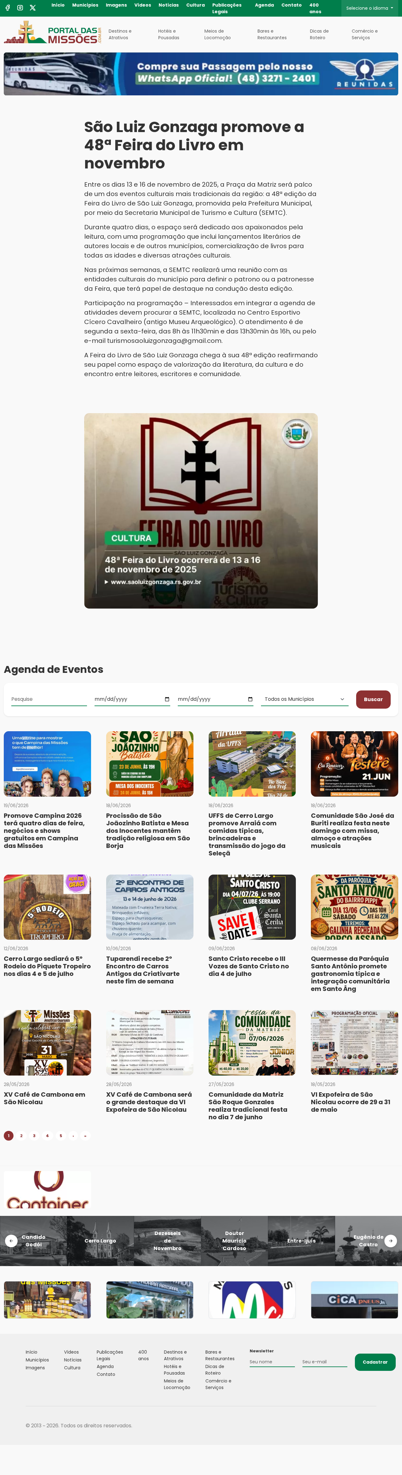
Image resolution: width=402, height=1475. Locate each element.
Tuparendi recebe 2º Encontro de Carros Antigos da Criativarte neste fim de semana (143, 970)
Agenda (264, 5)
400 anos (315, 8)
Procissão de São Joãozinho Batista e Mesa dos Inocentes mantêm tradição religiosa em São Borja (148, 830)
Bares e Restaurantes (272, 34)
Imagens (116, 5)
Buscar (373, 699)
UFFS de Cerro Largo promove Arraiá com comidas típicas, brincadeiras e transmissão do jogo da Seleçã (247, 834)
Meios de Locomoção (217, 34)
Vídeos (142, 5)
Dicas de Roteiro (319, 34)
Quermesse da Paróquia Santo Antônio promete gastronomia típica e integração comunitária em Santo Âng (350, 973)
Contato (291, 5)
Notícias (169, 5)
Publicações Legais (227, 8)
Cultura (195, 5)
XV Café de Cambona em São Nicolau (44, 1098)
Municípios (85, 5)
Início (58, 5)
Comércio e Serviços (365, 34)
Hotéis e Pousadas (168, 34)
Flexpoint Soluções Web (372, 1425)
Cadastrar (375, 1362)
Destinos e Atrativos (120, 34)
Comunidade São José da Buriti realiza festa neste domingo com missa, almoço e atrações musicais (352, 830)
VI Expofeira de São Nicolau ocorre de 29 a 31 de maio (350, 1102)
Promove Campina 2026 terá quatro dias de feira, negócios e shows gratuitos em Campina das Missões (44, 830)
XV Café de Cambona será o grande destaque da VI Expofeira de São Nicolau (149, 1102)
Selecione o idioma (367, 8)
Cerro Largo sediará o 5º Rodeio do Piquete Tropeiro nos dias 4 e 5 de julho (47, 966)
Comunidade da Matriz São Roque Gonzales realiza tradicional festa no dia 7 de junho (248, 1105)
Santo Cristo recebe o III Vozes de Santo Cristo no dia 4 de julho (249, 966)
